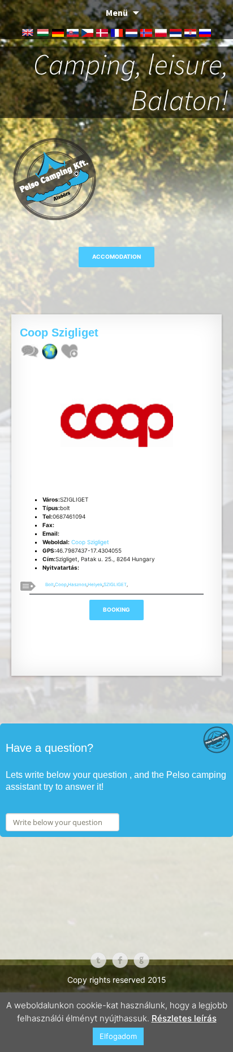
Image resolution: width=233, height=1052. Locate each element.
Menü (117, 12)
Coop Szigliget (90, 541)
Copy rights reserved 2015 (116, 979)
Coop (61, 584)
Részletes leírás (184, 1018)
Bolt (49, 584)
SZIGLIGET (115, 584)
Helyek (95, 584)
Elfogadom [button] (118, 1036)
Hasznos (77, 584)
